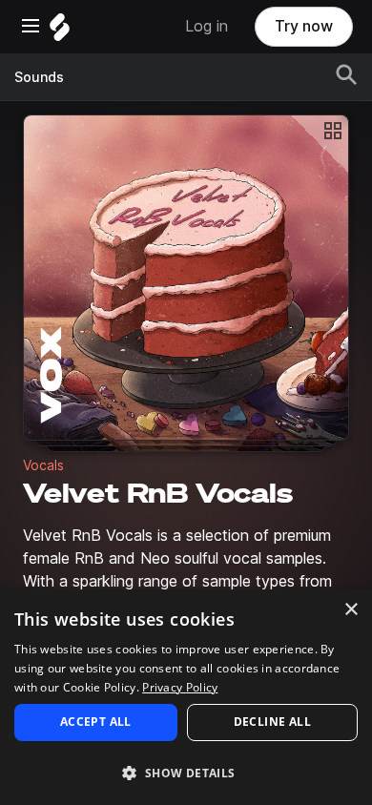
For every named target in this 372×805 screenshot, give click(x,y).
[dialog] (186, 697)
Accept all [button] (96, 721)
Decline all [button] (272, 721)
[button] (186, 772)
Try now (304, 26)
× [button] (350, 610)
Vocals (43, 465)
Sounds (39, 77)
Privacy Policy (179, 687)
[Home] (60, 31)
